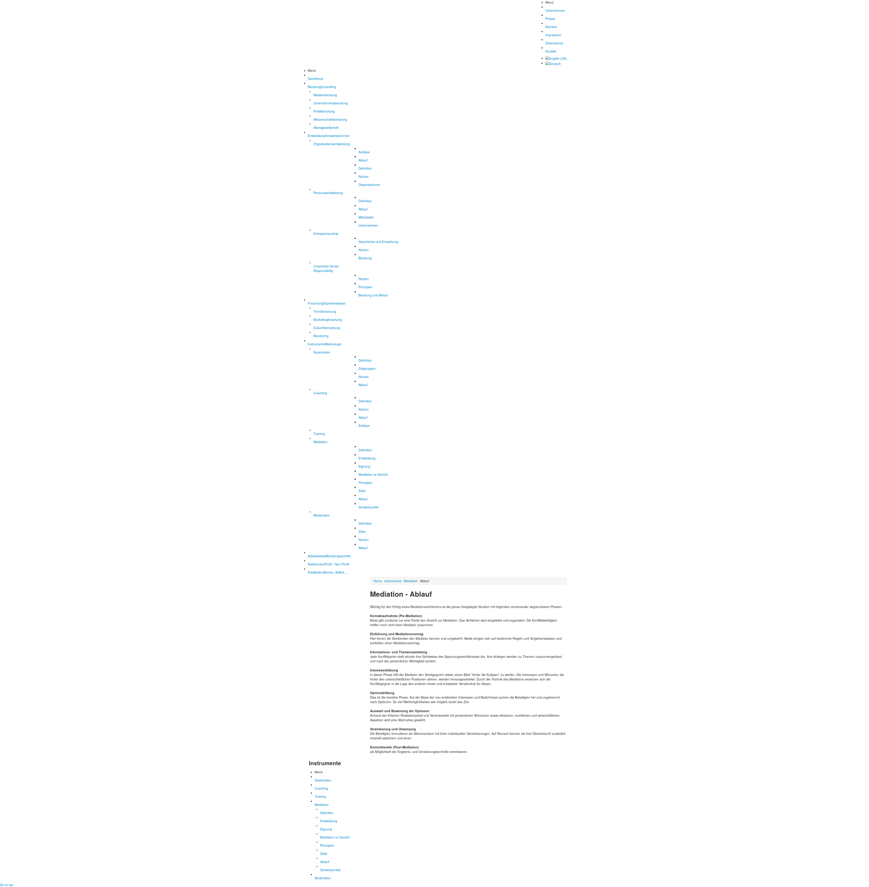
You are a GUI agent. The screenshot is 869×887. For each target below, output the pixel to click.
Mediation (411, 581)
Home (377, 581)
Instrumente (392, 581)
